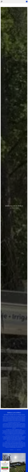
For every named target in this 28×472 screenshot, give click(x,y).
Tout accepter (5, 467)
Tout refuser (5, 468)
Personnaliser (5, 470)
